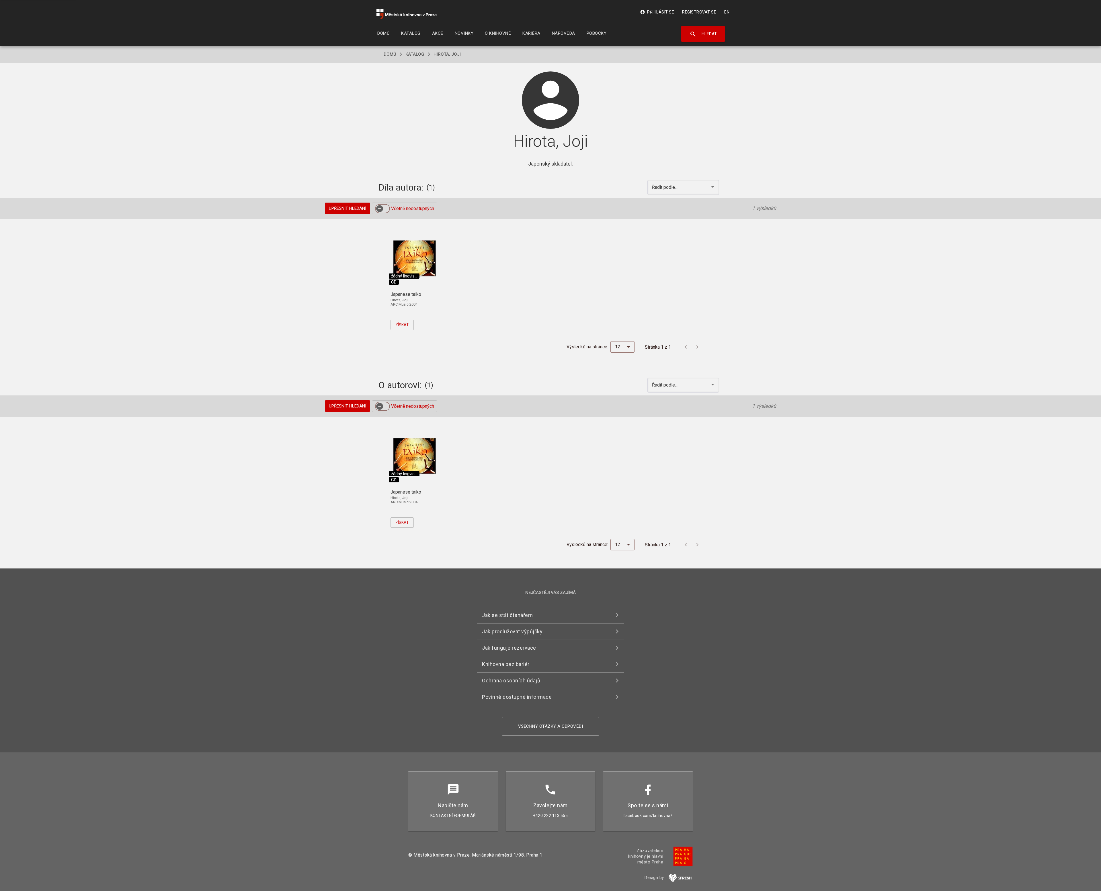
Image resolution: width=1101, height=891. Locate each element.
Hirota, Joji (447, 54)
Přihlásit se (657, 12)
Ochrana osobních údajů (511, 681)
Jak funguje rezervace (509, 648)
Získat (402, 325)
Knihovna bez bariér (506, 664)
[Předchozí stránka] (686, 347)
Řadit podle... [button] (665, 187)
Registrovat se (699, 12)
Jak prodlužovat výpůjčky (512, 631)
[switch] (382, 208)
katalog (414, 54)
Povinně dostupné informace (517, 697)
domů (390, 54)
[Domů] (407, 14)
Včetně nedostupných (412, 208)
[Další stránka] (697, 347)
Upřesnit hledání (347, 208)
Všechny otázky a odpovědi (550, 726)
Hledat (703, 34)
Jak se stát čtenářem (507, 615)
